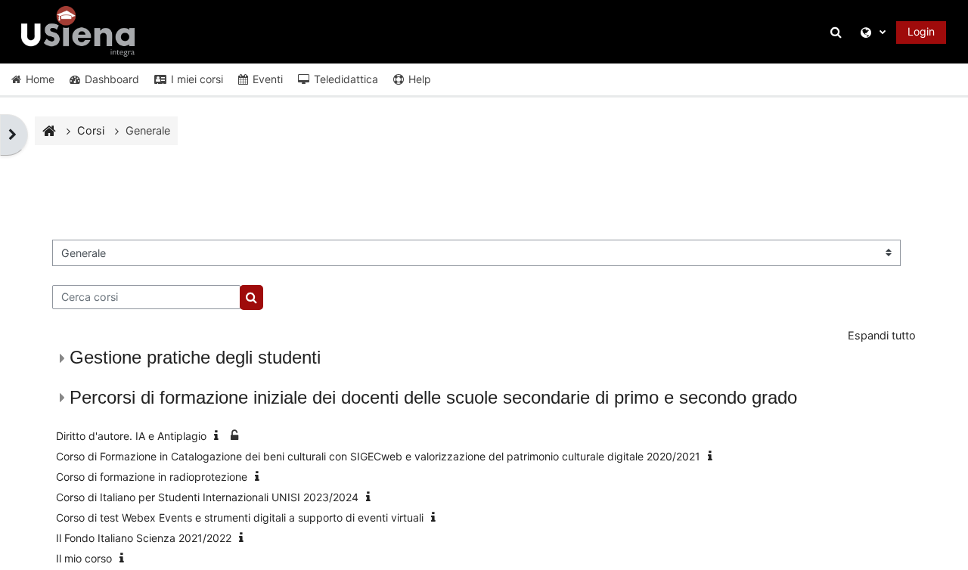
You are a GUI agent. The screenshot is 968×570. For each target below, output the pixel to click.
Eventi (268, 79)
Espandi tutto (882, 335)
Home (40, 79)
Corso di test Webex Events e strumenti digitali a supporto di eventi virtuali (240, 517)
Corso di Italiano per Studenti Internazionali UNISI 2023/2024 (207, 497)
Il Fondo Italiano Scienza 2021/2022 (143, 537)
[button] (838, 32)
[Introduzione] (219, 435)
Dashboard (112, 79)
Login (921, 31)
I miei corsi (197, 79)
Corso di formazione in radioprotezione (151, 476)
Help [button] (419, 79)
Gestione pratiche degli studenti (195, 357)
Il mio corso (84, 558)
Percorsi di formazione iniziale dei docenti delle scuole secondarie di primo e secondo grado (433, 397)
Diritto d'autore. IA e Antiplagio (131, 435)
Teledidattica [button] (346, 79)
